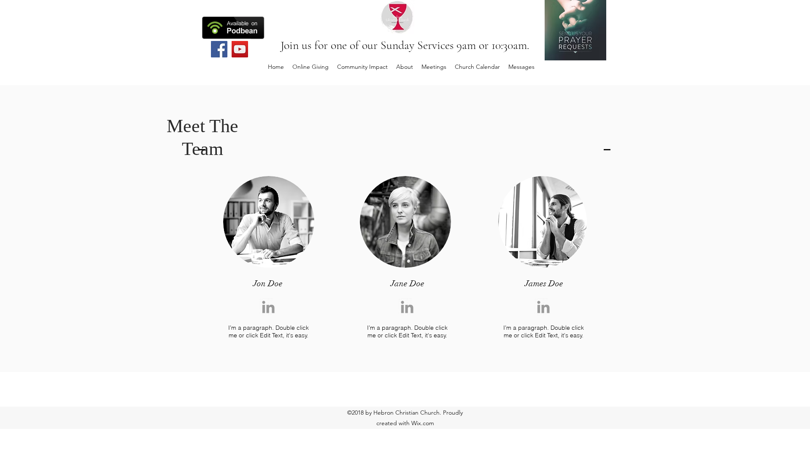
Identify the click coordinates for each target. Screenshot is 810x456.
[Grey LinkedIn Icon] (268, 307)
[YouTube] (240, 49)
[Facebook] (219, 49)
